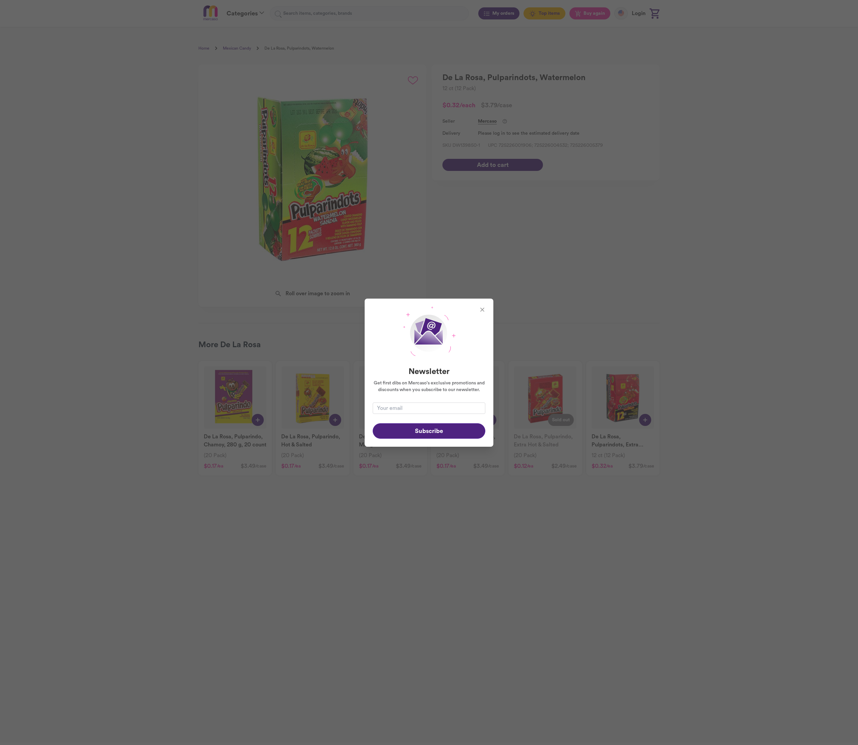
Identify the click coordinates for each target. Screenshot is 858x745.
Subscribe (429, 431)
